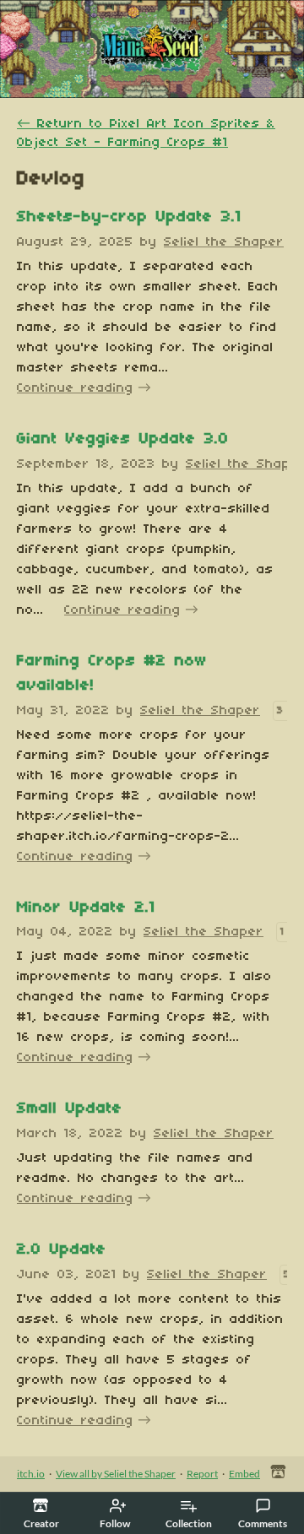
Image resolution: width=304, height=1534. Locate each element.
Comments (262, 1523)
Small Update (69, 1109)
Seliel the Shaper (224, 242)
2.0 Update (61, 1250)
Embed (244, 1473)
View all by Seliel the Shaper (116, 1473)
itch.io (31, 1473)
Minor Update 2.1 (86, 908)
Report (202, 1473)
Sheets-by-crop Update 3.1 (129, 217)
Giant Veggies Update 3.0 (123, 439)
